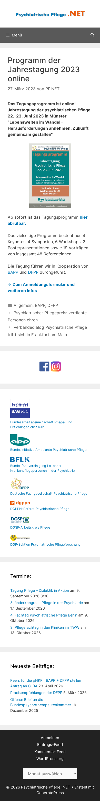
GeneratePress (50, 792)
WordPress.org (50, 758)
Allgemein (23, 305)
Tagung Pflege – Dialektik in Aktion (39, 590)
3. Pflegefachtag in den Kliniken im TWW (44, 627)
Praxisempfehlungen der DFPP (36, 692)
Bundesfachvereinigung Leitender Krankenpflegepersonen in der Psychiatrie (42, 468)
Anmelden (50, 737)
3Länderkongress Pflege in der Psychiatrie (46, 602)
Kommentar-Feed (50, 751)
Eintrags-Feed (50, 744)
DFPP (33, 272)
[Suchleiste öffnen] (92, 35)
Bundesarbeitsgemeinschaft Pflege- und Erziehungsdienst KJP (41, 424)
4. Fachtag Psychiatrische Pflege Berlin (43, 615)
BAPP (13, 272)
